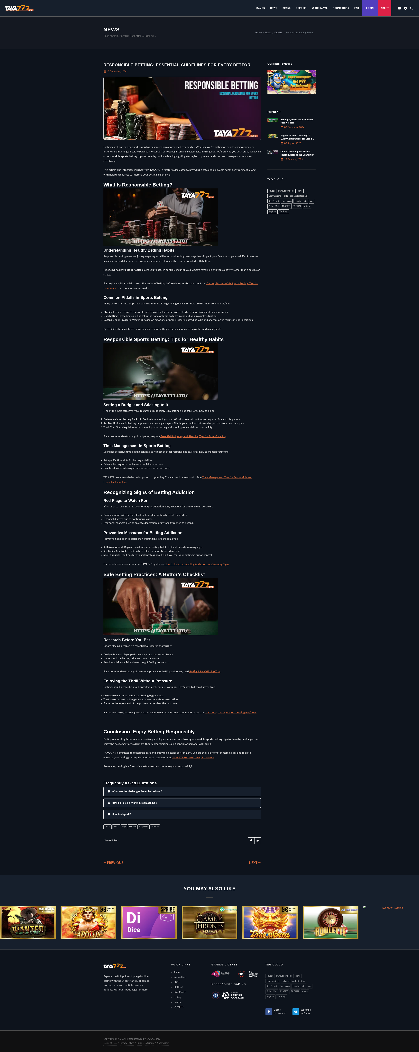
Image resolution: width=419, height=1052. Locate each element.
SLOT (177, 982)
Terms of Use (110, 1043)
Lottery (178, 997)
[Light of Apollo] (88, 922)
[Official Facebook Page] (399, 8)
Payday (272, 191)
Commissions (275, 196)
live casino (286, 201)
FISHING (178, 987)
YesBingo (283, 212)
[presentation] (3, 922)
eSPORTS (179, 1007)
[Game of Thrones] (209, 922)
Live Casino (180, 992)
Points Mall (274, 206)
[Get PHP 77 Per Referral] (291, 82)
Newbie (155, 827)
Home (258, 32)
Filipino (132, 827)
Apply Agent (163, 1043)
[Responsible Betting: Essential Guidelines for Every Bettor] (19, 8)
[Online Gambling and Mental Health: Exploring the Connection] (272, 152)
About (177, 972)
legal (124, 827)
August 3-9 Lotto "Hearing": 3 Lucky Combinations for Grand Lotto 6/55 (296, 138)
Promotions (180, 977)
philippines (143, 827)
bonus (116, 827)
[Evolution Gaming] (391, 908)
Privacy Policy (127, 1043)
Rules (139, 1043)
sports (107, 827)
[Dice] (149, 922)
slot (311, 201)
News (268, 32)
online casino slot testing (295, 196)
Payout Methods (286, 191)
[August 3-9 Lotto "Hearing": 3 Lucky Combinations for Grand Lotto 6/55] (272, 136)
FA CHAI (297, 206)
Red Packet (274, 201)
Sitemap (150, 1043)
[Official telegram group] (405, 8)
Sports (177, 1002)
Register (272, 212)
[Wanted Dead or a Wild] (28, 922)
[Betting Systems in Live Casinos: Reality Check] (272, 120)
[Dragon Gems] (270, 922)
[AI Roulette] (330, 922)
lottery (307, 206)
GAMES (278, 32)
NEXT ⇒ (255, 863)
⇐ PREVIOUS (113, 863)
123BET (286, 206)
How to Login (300, 201)
